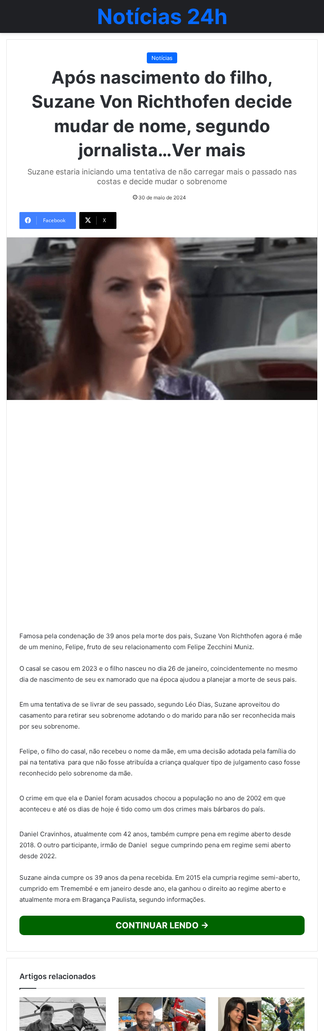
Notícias (162, 57)
